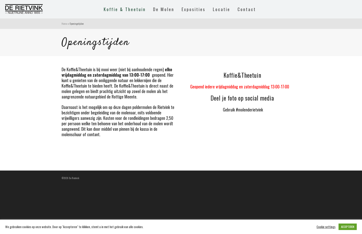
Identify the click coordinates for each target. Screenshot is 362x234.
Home (64, 23)
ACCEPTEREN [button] (347, 227)
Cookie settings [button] (326, 227)
